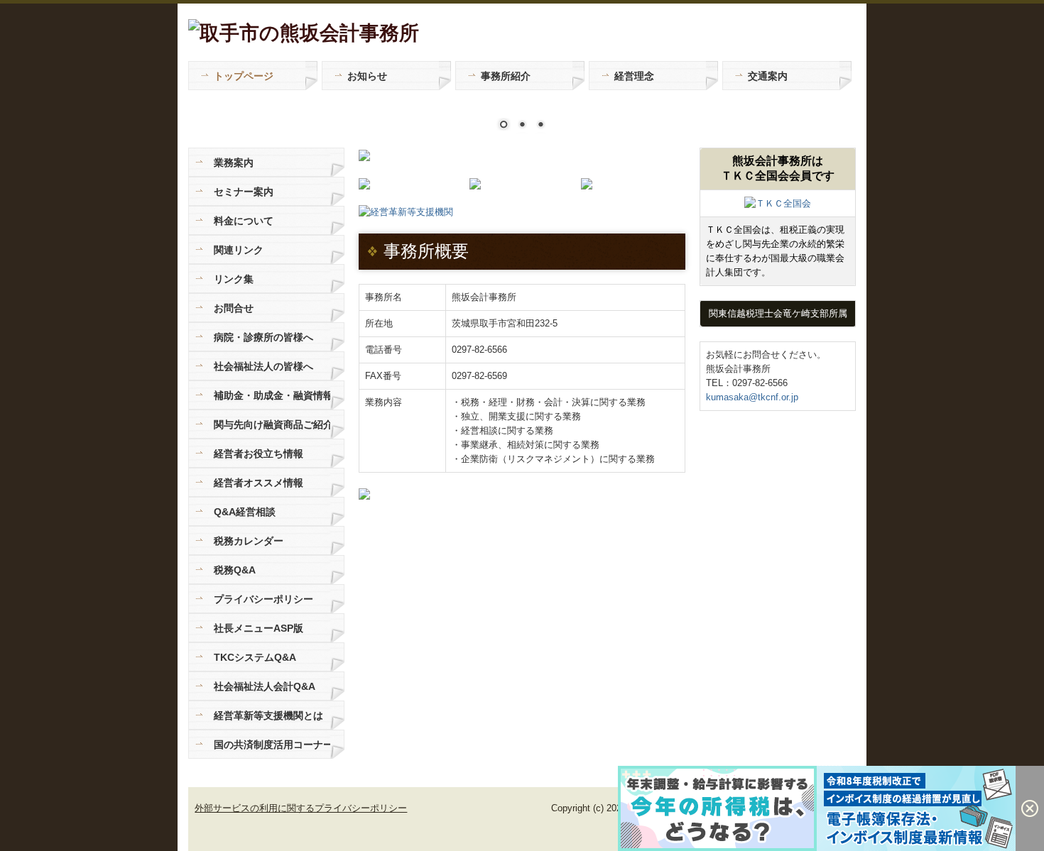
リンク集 (234, 279)
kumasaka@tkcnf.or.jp (752, 397)
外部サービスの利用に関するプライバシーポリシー (301, 808)
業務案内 (234, 162)
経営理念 (634, 76)
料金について (243, 220)
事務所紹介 (506, 76)
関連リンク (238, 250)
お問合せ (234, 308)
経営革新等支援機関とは (268, 715)
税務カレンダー (248, 541)
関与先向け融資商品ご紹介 (272, 424)
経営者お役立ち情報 (258, 453)
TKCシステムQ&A (255, 657)
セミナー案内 (243, 191)
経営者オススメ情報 (258, 482)
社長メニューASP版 (258, 628)
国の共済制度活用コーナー (272, 744)
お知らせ (367, 76)
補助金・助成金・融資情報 (272, 395)
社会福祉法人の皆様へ (263, 366)
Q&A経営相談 (245, 511)
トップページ (243, 76)
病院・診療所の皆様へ (263, 337)
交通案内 (768, 76)
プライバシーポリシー (263, 599)
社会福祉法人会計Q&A (264, 686)
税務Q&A (235, 570)
